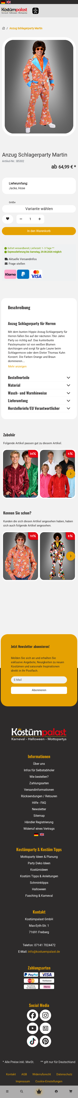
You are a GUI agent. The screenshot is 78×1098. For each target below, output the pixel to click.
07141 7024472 (44, 945)
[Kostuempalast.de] (15, 10)
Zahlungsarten (39, 783)
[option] (39, 86)
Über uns (39, 764)
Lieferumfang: (18, 183)
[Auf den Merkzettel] (7, 219)
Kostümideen (39, 870)
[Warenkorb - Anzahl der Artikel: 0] (71, 1091)
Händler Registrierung (39, 822)
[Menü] (7, 1091)
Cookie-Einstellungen (48, 1081)
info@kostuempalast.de (44, 951)
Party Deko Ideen (39, 863)
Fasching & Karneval (39, 895)
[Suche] (21, 1091)
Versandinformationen (39, 790)
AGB (24, 1074)
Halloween (39, 889)
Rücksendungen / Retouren (39, 796)
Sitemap (39, 815)
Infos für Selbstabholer (39, 770)
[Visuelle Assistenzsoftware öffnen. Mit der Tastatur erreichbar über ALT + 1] (33, 10)
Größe (12, 202)
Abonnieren (39, 690)
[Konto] (56, 1091)
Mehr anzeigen (17, 366)
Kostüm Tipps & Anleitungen (39, 876)
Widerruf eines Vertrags (39, 828)
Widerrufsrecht (41, 1074)
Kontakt (11, 1074)
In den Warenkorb (39, 231)
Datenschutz (64, 1074)
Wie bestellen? (39, 777)
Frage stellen (16, 263)
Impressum (23, 1081)
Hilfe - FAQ (39, 802)
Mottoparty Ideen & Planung (39, 857)
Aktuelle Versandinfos (22, 259)
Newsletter (39, 809)
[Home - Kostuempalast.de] (39, 734)
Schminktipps (39, 883)
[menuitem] (3, 2)
